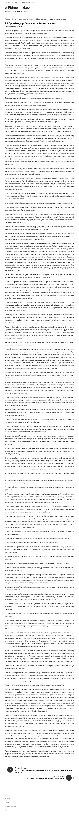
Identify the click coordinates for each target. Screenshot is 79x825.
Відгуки (34, 2)
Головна (7, 2)
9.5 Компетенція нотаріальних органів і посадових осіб (45, 778)
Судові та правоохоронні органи (22, 19)
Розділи (14, 2)
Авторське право (24, 2)
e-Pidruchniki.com (19, 8)
